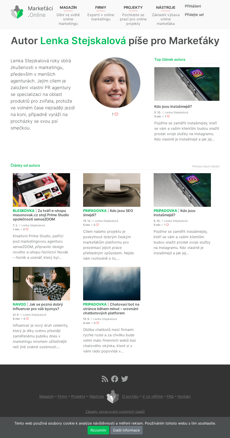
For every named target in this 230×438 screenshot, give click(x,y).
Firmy (62, 396)
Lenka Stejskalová (176, 112)
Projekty (78, 396)
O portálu (130, 396)
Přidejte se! (194, 14)
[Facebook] (114, 380)
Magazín (46, 396)
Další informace (126, 430)
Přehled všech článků (205, 166)
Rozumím (98, 430)
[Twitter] (124, 380)
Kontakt (184, 396)
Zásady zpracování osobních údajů (115, 411)
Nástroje (96, 396)
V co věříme (152, 396)
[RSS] (105, 380)
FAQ (170, 396)
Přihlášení (193, 6)
